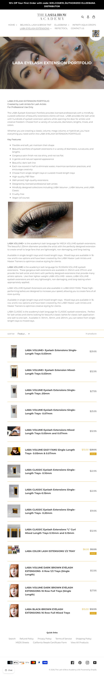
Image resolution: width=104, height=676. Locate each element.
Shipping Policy (83, 638)
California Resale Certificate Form (50, 642)
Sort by (11, 334)
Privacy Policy (44, 638)
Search (12, 638)
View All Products (79, 642)
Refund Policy (27, 638)
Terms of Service (64, 638)
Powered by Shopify (89, 670)
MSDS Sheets (22, 642)
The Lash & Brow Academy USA (67, 670)
